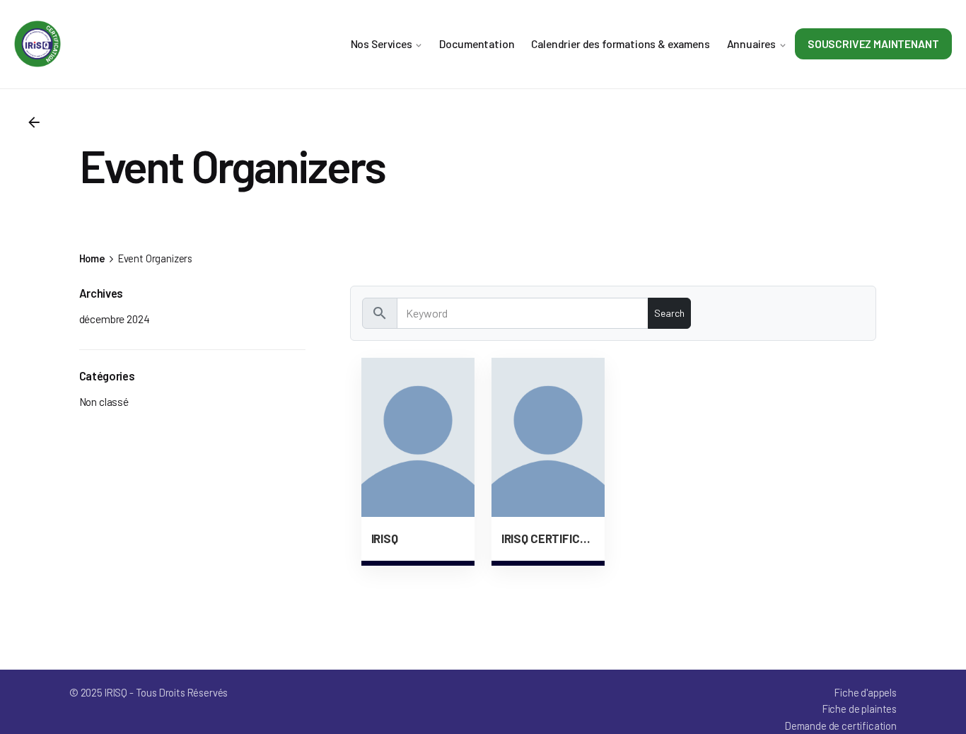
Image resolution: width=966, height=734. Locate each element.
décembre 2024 (114, 318)
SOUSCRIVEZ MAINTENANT (873, 43)
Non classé (104, 401)
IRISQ (384, 538)
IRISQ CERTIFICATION (548, 538)
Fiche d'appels (865, 692)
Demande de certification (841, 725)
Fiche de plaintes (859, 708)
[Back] (34, 122)
